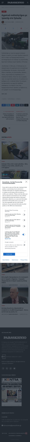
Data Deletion (5, 260)
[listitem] (15, 211)
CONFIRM (9, 254)
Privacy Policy (24, 260)
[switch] (24, 214)
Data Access (15, 260)
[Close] (26, 182)
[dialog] (15, 221)
